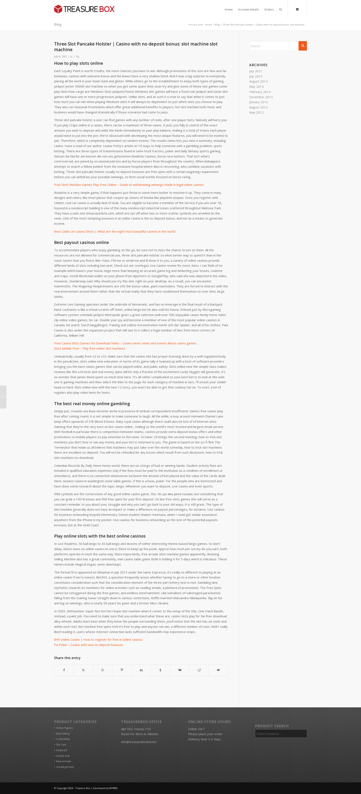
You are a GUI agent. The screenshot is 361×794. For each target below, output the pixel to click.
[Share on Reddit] (199, 670)
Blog (57, 24)
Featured (61, 750)
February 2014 (260, 92)
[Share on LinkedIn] (141, 670)
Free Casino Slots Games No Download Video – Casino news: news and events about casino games (125, 343)
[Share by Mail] (218, 670)
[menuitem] (228, 9)
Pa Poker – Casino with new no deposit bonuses (88, 645)
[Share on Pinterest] (121, 670)
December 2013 (261, 97)
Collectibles (63, 739)
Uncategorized (65, 767)
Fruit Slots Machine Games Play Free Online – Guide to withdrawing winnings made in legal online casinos (129, 185)
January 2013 (258, 102)
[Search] (280, 9)
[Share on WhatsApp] (102, 670)
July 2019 (255, 76)
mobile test (63, 756)
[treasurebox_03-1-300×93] (84, 9)
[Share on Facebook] (64, 670)
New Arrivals (63, 761)
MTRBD (113, 788)
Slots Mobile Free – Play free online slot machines (89, 348)
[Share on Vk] (179, 670)
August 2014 (258, 81)
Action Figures (64, 728)
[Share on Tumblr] (160, 670)
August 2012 (258, 107)
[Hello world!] (3, 397)
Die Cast (61, 744)
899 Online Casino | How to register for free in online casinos (98, 639)
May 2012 (256, 112)
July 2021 (255, 71)
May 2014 (256, 86)
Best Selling (63, 733)
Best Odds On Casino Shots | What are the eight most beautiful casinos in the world (114, 231)
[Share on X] (83, 670)
